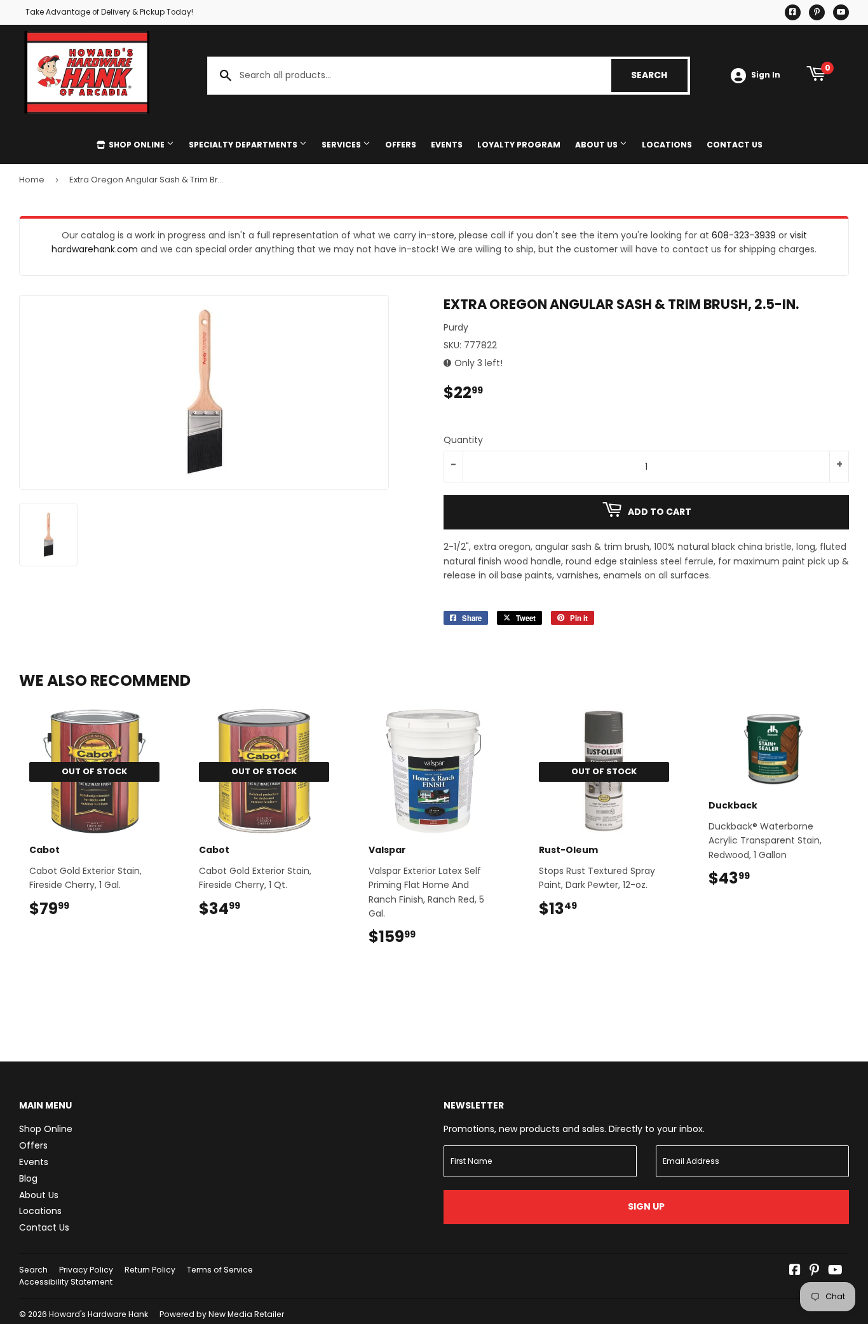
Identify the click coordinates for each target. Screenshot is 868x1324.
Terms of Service (220, 1269)
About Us (597, 144)
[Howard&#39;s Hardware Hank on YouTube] (835, 1271)
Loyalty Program (518, 144)
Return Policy (150, 1269)
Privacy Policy (86, 1269)
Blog (28, 1178)
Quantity (463, 439)
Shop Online (136, 144)
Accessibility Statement (65, 1281)
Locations (667, 144)
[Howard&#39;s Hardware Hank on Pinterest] (814, 1271)
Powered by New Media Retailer (221, 1314)
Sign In (765, 75)
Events (447, 144)
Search (659, 75)
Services (342, 144)
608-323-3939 (744, 235)
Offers (400, 144)
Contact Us (735, 144)
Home (31, 180)
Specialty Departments (244, 144)
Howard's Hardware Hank (98, 1314)
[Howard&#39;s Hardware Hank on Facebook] (795, 1271)
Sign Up (646, 1206)
